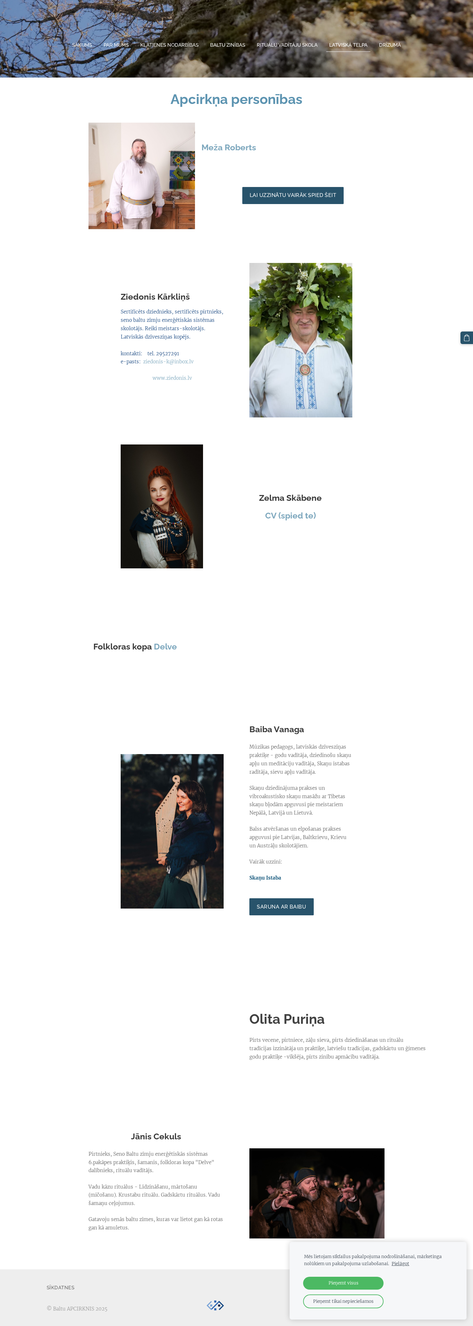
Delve (165, 646)
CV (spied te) (290, 515)
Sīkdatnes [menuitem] (60, 1288)
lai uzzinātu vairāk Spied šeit (293, 195)
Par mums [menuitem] (116, 45)
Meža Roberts (228, 147)
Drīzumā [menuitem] (390, 45)
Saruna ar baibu (281, 907)
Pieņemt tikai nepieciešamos (343, 1301)
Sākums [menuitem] (82, 45)
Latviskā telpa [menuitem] (348, 45)
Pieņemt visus (343, 1283)
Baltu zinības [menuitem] (227, 45)
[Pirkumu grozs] (466, 338)
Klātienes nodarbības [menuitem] (169, 45)
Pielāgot (400, 1263)
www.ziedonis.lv (172, 378)
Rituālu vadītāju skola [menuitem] (287, 45)
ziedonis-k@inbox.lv (168, 362)
